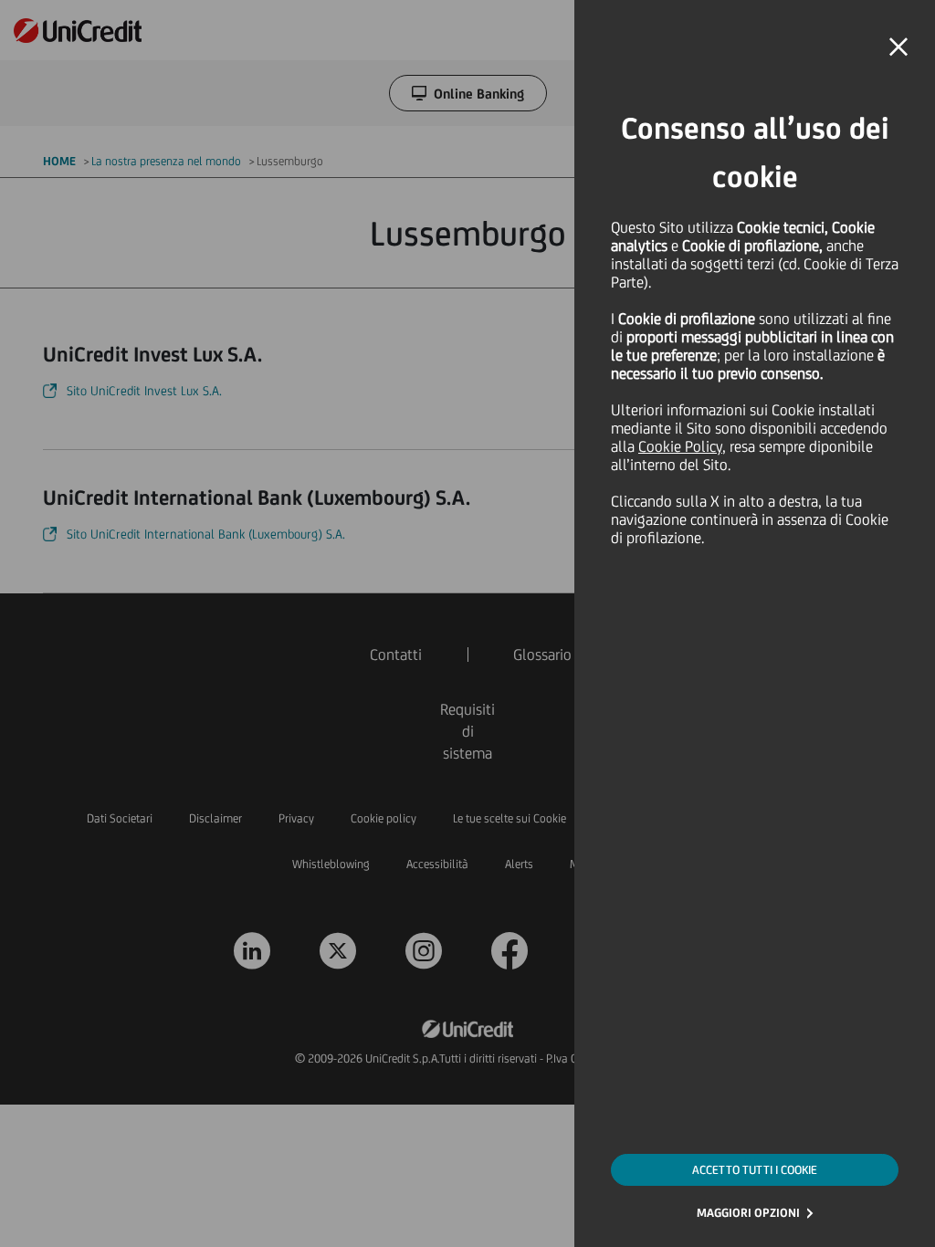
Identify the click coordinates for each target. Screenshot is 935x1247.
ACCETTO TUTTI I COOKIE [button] (754, 1170)
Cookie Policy (680, 446)
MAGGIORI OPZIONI (748, 1213)
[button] (898, 47)
